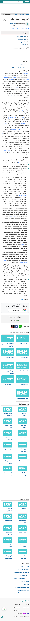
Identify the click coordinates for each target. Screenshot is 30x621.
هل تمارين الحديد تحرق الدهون (21, 578)
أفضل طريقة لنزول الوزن (23, 590)
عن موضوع (17, 604)
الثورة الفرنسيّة (25, 124)
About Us (27, 610)
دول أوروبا (21, 118)
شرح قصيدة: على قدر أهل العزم (21, 593)
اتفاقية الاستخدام (25, 607)
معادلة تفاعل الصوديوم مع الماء (21, 572)
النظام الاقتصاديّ (12, 118)
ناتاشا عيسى (13, 23)
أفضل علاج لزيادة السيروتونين (22, 587)
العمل (22, 244)
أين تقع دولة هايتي (24, 575)
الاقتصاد (11, 79)
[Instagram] (22, 601)
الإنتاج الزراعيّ (22, 195)
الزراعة (11, 95)
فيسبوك (16, 326)
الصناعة (6, 95)
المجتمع (21, 111)
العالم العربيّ (7, 150)
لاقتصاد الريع (15, 87)
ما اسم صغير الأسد (24, 567)
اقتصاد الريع (26, 73)
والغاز (27, 79)
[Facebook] (28, 601)
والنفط (6, 77)
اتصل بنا (27, 604)
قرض (10, 165)
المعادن (14, 77)
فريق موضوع (17, 610)
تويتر (13, 326)
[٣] (23, 97)
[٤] (2, 133)
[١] (25, 79)
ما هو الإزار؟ (26, 584)
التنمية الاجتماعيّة (15, 130)
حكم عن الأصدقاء (25, 581)
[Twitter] (25, 601)
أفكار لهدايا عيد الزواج (23, 570)
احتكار (3, 288)
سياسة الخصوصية (16, 607)
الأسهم (27, 277)
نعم (17, 320)
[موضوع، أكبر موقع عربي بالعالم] (26, 2)
